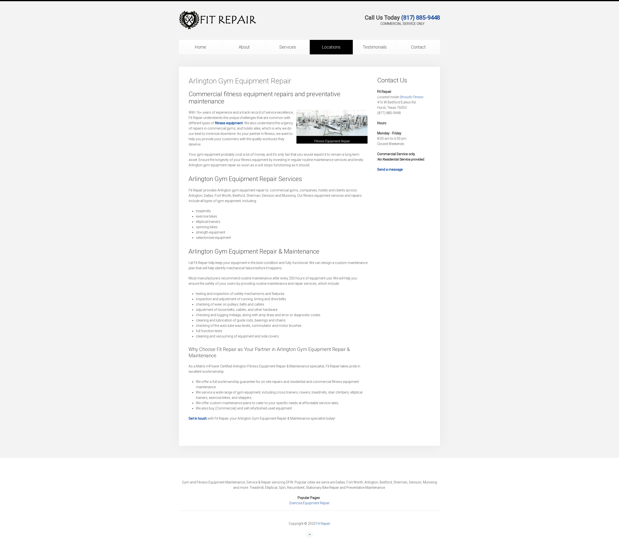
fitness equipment (229, 123)
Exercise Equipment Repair (309, 503)
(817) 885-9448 (420, 17)
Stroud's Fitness (411, 97)
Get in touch (198, 418)
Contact (418, 47)
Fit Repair (323, 524)
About (244, 47)
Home (200, 47)
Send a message (390, 169)
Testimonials (375, 47)
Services (287, 47)
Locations (331, 47)
